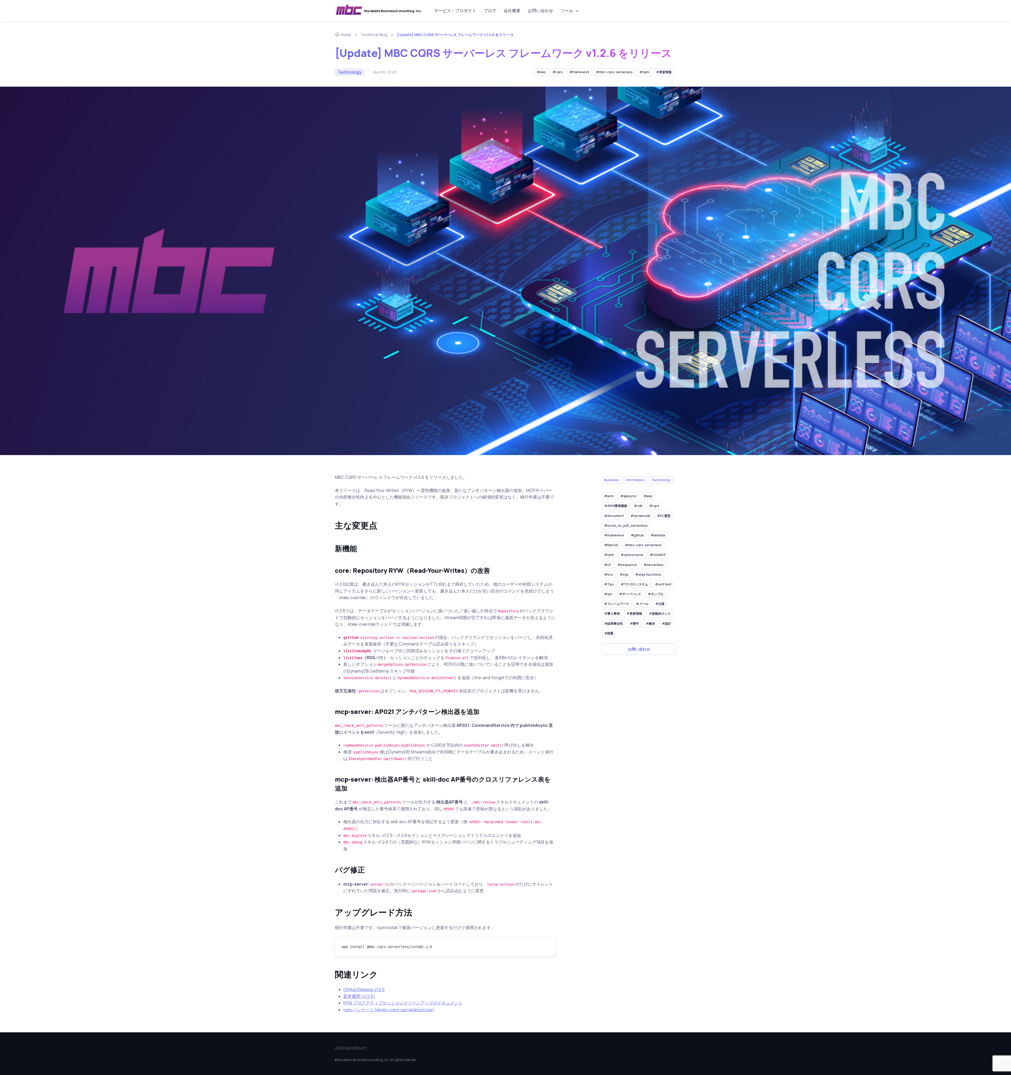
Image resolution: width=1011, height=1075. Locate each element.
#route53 (658, 555)
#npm (644, 72)
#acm (609, 496)
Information (635, 480)
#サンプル (655, 594)
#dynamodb (640, 516)
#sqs (624, 574)
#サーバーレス (630, 594)
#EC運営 (664, 516)
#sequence (627, 565)
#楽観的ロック (660, 614)
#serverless (653, 565)
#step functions (648, 574)
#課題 (608, 633)
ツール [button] (567, 10)
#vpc (608, 594)
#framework (579, 72)
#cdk (638, 506)
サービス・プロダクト (455, 10)
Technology (661, 480)
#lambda (658, 535)
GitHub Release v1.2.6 (364, 989)
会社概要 (512, 10)
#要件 (634, 623)
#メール (642, 604)
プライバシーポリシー (350, 1047)
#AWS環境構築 (615, 506)
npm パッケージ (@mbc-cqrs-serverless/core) (388, 1010)
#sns (608, 574)
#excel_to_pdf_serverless (626, 525)
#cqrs (558, 72)
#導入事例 (612, 614)
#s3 (607, 565)
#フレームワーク (616, 604)
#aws (541, 72)
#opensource (632, 555)
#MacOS (611, 545)
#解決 (650, 623)
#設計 (666, 623)
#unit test (663, 584)
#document (614, 516)
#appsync (629, 496)
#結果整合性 (613, 623)
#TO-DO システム (634, 584)
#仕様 (660, 604)
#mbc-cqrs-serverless (614, 72)
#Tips (609, 584)
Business (611, 480)
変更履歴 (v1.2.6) (359, 996)
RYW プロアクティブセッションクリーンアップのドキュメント (403, 1003)
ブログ (490, 10)
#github (637, 535)
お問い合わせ (540, 10)
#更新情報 (664, 72)
